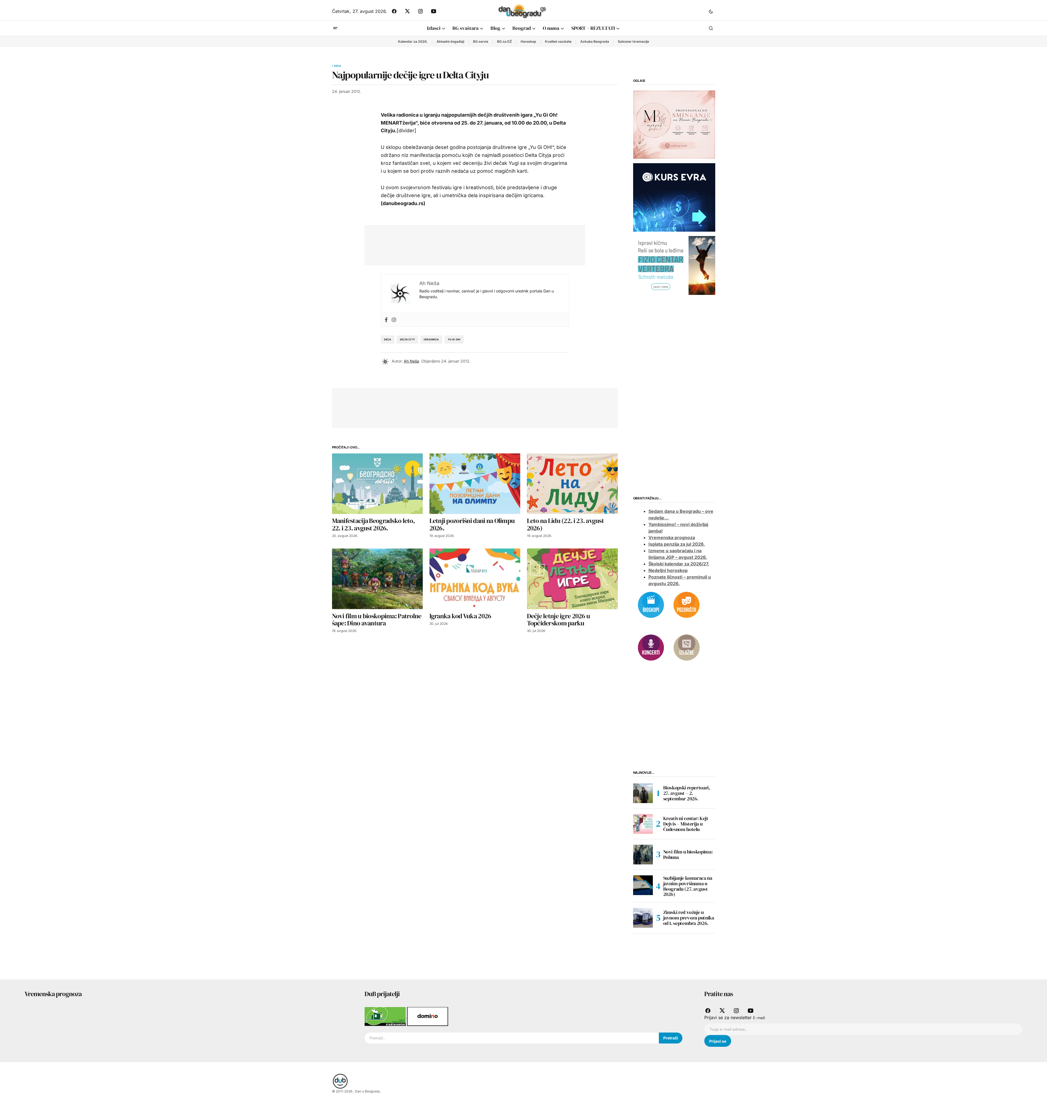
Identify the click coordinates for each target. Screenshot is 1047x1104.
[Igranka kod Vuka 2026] (474, 578)
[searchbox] (512, 1038)
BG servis (480, 41)
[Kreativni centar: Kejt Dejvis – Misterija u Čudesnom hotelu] (643, 824)
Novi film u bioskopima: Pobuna (688, 854)
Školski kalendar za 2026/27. (678, 564)
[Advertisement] (470, 244)
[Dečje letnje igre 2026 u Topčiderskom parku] (572, 578)
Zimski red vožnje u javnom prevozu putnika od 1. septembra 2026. (688, 918)
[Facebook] (386, 319)
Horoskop (528, 41)
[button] (710, 11)
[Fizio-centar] (674, 265)
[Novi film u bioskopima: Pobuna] (643, 854)
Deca (337, 66)
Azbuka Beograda (594, 41)
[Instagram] (393, 319)
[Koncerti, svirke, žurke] (651, 647)
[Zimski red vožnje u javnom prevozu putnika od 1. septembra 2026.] (643, 918)
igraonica (431, 339)
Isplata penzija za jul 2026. (676, 544)
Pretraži (670, 1038)
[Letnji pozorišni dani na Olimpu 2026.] (474, 483)
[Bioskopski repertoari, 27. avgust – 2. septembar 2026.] (643, 793)
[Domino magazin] (427, 1016)
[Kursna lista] (674, 124)
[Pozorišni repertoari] (686, 604)
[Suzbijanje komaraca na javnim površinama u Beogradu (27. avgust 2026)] (643, 885)
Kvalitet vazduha (558, 41)
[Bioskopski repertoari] (651, 604)
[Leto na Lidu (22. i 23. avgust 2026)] (572, 483)
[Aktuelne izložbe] (686, 647)
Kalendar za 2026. (413, 41)
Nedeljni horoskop (668, 570)
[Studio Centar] (386, 1016)
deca (387, 339)
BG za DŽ (504, 41)
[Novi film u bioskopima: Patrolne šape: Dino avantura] (377, 578)
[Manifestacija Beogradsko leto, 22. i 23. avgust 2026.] (377, 483)
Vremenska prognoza (671, 537)
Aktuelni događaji (450, 41)
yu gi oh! (454, 339)
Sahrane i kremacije (633, 41)
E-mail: (759, 1017)
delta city (407, 339)
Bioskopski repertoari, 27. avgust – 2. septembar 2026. (686, 793)
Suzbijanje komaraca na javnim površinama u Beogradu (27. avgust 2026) (687, 886)
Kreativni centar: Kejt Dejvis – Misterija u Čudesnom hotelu (685, 824)
